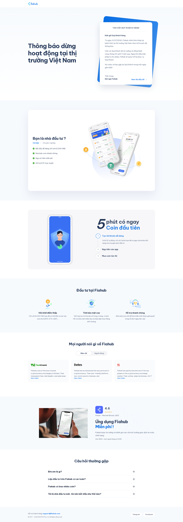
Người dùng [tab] (99, 353)
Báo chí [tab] (84, 353)
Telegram (136, 514)
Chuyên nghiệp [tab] (49, 143)
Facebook (149, 514)
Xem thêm (35, 378)
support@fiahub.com (51, 514)
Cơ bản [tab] (36, 143)
